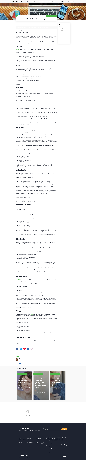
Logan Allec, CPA (40, 390)
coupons (31, 208)
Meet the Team (38, 438)
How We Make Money (39, 443)
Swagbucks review (30, 151)
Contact (37, 439)
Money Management (22, 439)
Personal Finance (52, 1)
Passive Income (34, 1)
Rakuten (17, 90)
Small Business (30, 442)
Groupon (17, 49)
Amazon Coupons (62, 32)
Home (17, 23)
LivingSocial (61, 30)
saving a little (25, 35)
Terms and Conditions (40, 442)
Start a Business (41, 1)
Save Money (21, 438)
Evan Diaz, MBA (23, 385)
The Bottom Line (62, 40)
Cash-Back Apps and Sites (51, 16)
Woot (32, 314)
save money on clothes (31, 281)
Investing (20, 442)
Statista (45, 35)
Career (47, 1)
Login (59, 408)
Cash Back (26, 23)
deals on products (29, 216)
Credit (28, 439)
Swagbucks (18, 130)
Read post (20, 392)
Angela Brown (22, 358)
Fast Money (28, 1)
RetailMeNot (18, 279)
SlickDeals (61, 34)
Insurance (29, 438)
